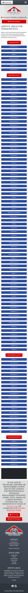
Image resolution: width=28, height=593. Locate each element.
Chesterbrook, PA (14, 125)
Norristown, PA (14, 250)
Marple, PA (14, 208)
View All (14, 580)
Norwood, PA (14, 246)
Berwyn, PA (14, 94)
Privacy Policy (14, 558)
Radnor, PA (14, 277)
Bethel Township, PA (14, 90)
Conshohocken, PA (14, 382)
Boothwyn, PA (14, 106)
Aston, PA (14, 87)
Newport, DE (14, 460)
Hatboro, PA (14, 408)
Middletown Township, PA (14, 212)
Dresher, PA (14, 386)
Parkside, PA (14, 258)
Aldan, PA (14, 79)
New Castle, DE (14, 456)
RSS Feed (14, 563)
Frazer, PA (14, 54)
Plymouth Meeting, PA (14, 427)
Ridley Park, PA (14, 284)
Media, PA (14, 223)
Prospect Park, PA (14, 269)
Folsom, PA (14, 167)
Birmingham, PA (14, 102)
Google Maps (14, 555)
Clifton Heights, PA (14, 132)
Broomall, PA (14, 109)
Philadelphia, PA (14, 265)
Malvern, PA (14, 62)
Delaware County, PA (19, 575)
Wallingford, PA (14, 338)
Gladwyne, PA (14, 401)
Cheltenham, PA (14, 374)
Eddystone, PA (14, 155)
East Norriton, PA (14, 393)
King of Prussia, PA (14, 412)
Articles (14, 557)
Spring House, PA (14, 431)
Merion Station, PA (14, 420)
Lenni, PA (14, 197)
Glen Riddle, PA (14, 178)
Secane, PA (14, 296)
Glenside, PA (14, 405)
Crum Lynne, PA (14, 144)
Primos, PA (14, 273)
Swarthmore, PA (14, 307)
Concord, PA (14, 140)
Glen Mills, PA (14, 174)
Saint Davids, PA (14, 292)
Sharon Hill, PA (14, 300)
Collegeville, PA (14, 378)
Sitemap (14, 562)
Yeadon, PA (14, 349)
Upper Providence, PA (14, 322)
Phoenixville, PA (14, 65)
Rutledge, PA (14, 281)
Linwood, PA (14, 201)
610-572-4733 (7, 2)
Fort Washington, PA (14, 397)
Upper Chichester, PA (14, 315)
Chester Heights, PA (14, 121)
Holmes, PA (14, 189)
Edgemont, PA (14, 159)
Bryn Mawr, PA (14, 113)
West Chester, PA (14, 69)
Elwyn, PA (14, 163)
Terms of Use (14, 560)
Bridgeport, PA (14, 370)
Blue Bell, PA (14, 366)
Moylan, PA (14, 239)
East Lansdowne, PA (14, 151)
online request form (16, 509)
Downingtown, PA (14, 46)
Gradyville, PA (14, 182)
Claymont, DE (14, 452)
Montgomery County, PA (14, 577)
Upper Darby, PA (14, 319)
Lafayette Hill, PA (14, 416)
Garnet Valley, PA (14, 262)
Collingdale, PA (14, 136)
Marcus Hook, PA (14, 216)
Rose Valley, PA (14, 288)
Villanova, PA (14, 334)
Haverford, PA (14, 186)
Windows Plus (11, 591)
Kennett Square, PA (14, 58)
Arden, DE (14, 441)
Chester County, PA (8, 575)
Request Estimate (14, 21)
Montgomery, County (14, 355)
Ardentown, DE (14, 449)
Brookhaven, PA (14, 98)
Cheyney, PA (14, 129)
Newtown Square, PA (14, 243)
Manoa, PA (14, 205)
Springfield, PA (14, 303)
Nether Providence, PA (14, 254)
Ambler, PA (14, 359)
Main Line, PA (14, 227)
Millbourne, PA (14, 231)
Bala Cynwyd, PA (14, 363)
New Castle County (14, 437)
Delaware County (14, 75)
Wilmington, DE (14, 464)
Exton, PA (14, 50)
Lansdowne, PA (14, 193)
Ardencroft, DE (14, 445)
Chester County (14, 42)
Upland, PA (14, 330)
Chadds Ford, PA (14, 117)
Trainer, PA (14, 326)
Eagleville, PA (14, 389)
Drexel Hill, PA (14, 148)
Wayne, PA (14, 341)
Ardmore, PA (14, 83)
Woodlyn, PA (14, 345)
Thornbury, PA (14, 311)
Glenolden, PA (14, 170)
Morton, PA (14, 235)
